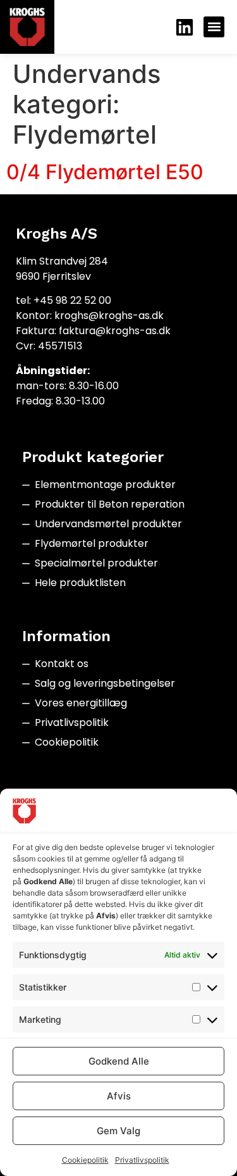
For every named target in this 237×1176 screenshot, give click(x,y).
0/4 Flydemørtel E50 (105, 172)
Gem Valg (118, 1131)
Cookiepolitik (85, 1160)
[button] (214, 26)
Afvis (119, 1096)
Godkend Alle (118, 1061)
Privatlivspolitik (142, 1160)
